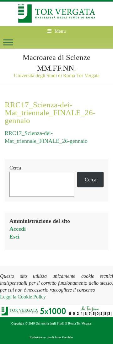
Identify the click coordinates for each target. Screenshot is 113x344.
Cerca (15, 167)
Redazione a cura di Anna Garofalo (51, 337)
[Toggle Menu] (8, 42)
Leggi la (23, 296)
